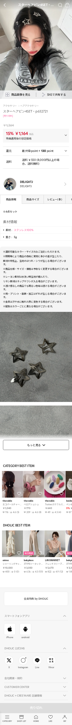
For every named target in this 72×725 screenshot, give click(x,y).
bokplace (28, 560)
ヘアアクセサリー (29, 105)
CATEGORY (7, 721)
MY (64, 721)
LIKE (50, 721)
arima (5, 560)
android (25, 637)
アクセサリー (10, 105)
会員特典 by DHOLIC (36, 598)
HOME (36, 721)
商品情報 (11, 199)
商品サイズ (32, 199)
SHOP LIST (21, 721)
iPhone (9, 637)
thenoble (7, 501)
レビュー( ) (54, 199)
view (64, 184)
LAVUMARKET (52, 560)
